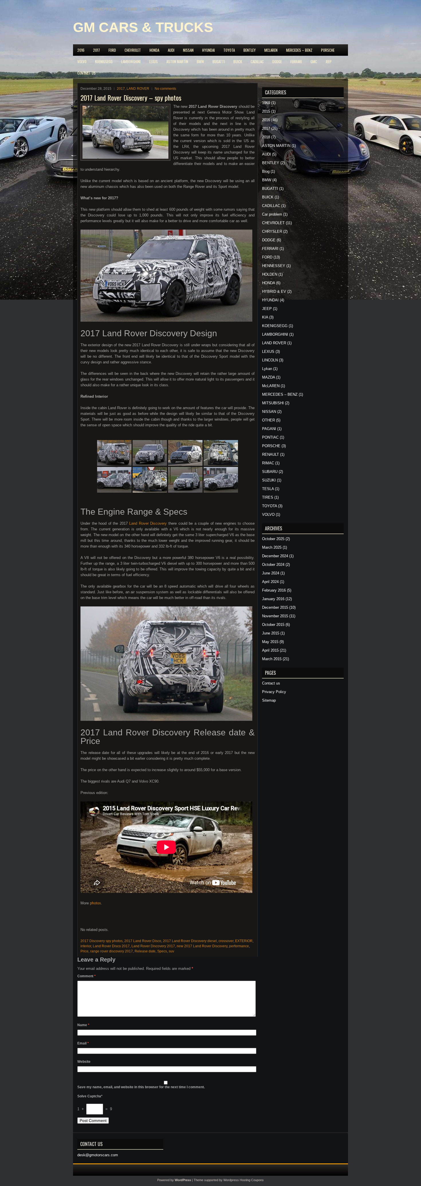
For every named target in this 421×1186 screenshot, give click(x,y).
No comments (165, 89)
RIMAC (268, 463)
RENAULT (270, 454)
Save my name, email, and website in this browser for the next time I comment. (141, 1087)
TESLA (268, 489)
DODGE (277, 61)
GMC (313, 61)
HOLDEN (269, 274)
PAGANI (269, 429)
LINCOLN (270, 360)
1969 (266, 103)
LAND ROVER (138, 89)
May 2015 (270, 642)
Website (84, 1062)
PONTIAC (270, 437)
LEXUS (153, 61)
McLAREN (271, 50)
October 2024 (273, 564)
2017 (96, 50)
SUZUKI (269, 480)
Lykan (267, 369)
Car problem (272, 214)
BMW (200, 61)
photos (95, 903)
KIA (265, 317)
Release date (145, 951)
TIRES (267, 497)
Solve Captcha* (90, 1096)
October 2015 (273, 624)
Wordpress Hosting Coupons (243, 1180)
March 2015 (272, 659)
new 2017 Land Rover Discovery (202, 946)
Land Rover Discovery (148, 523)
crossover (226, 941)
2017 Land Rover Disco (142, 941)
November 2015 (275, 616)
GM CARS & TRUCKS (143, 27)
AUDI (171, 50)
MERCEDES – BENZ (299, 50)
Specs (162, 951)
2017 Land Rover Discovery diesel (190, 941)
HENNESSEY (273, 266)
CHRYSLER (272, 231)
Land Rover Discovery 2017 (153, 946)
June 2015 (270, 633)
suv (171, 951)
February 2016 (274, 590)
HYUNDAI (208, 50)
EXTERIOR (244, 941)
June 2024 (270, 573)
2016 (80, 50)
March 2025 (272, 547)
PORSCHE (328, 50)
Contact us (154, 9)
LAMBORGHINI (131, 61)
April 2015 (270, 650)
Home (81, 9)
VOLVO (81, 61)
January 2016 (273, 599)
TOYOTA (229, 50)
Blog (265, 171)
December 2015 (275, 607)
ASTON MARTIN (177, 61)
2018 (266, 137)
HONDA (154, 50)
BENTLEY (249, 50)
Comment (86, 976)
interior (85, 946)
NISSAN (188, 50)
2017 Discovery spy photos (101, 941)
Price (84, 951)
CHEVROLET (133, 50)
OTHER (268, 420)
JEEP (329, 61)
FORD (112, 50)
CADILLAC (257, 61)
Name (83, 1025)
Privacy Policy (105, 9)
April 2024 (270, 582)
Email (83, 1043)
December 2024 (275, 556)
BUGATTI (219, 61)
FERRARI (296, 61)
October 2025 (273, 539)
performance (239, 946)
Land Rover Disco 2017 (111, 946)
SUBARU (270, 471)
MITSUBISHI (273, 403)
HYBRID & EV (274, 291)
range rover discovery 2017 (111, 951)
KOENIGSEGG (104, 61)
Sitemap (131, 9)
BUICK (237, 61)
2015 (266, 111)
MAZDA (268, 377)
